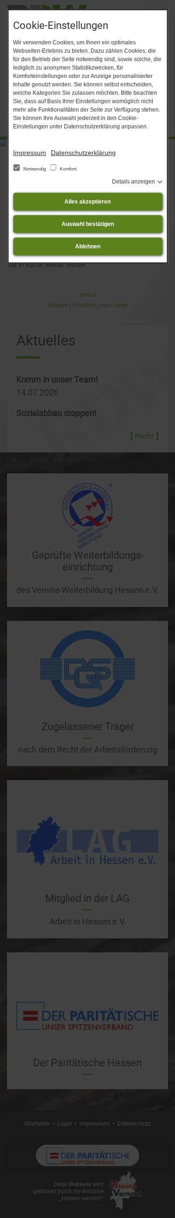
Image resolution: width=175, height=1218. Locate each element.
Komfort (67, 168)
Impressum (29, 152)
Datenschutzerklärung (83, 152)
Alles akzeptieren (87, 201)
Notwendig (35, 168)
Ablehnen (87, 246)
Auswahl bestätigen (88, 224)
